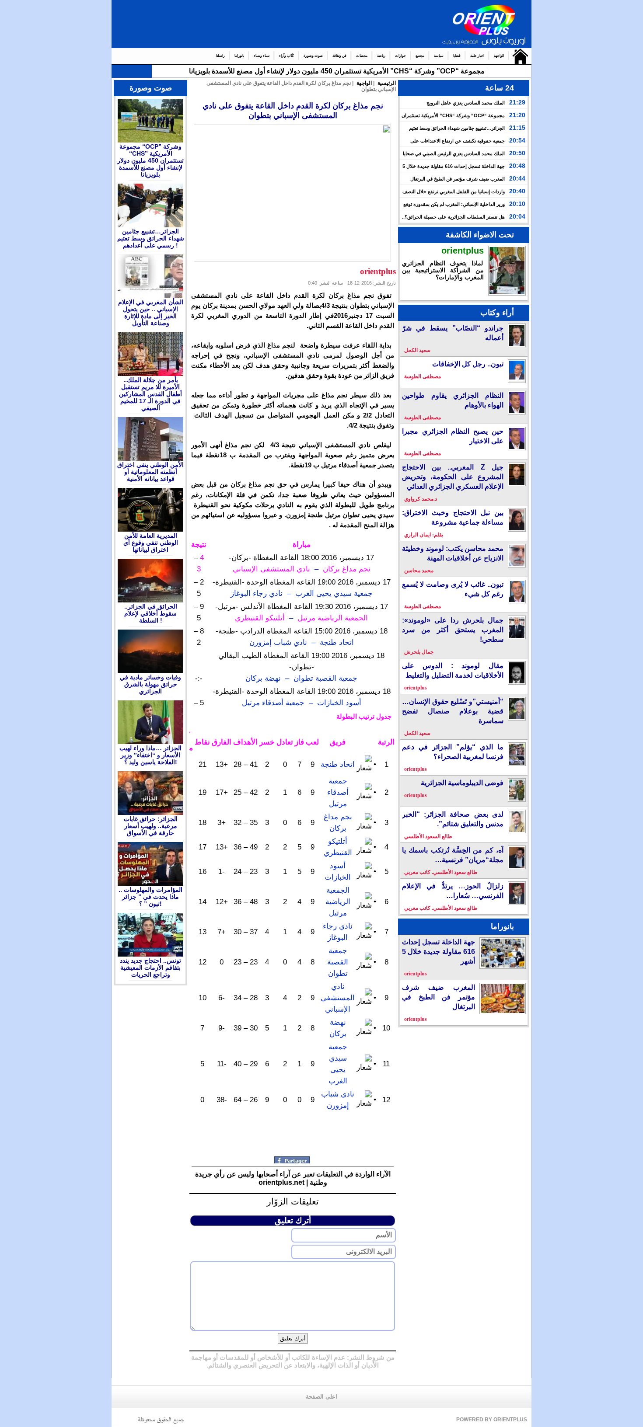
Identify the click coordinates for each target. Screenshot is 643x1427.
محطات (361, 56)
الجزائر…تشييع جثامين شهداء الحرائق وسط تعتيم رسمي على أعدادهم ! (150, 238)
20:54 (517, 140)
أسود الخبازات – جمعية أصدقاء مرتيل (301, 702)
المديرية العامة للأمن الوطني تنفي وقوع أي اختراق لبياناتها (150, 542)
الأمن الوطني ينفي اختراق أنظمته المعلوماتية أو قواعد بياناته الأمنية (150, 471)
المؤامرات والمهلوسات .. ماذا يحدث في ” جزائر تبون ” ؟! (150, 896)
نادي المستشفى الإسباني (338, 997)
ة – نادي (309, 642)
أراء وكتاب (497, 312)
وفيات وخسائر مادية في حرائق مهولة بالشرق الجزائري (150, 684)
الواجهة (499, 56)
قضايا (457, 56)
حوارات (400, 56)
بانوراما (239, 56)
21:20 (517, 114)
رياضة (381, 56)
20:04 (517, 216)
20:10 (517, 203)
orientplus (462, 250)
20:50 (517, 153)
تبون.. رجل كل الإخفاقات (467, 364)
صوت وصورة (313, 56)
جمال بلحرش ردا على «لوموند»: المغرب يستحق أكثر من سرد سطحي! (452, 629)
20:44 (517, 178)
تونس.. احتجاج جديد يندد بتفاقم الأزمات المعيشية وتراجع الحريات (150, 967)
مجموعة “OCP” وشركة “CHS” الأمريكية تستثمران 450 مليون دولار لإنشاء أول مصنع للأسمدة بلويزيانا (150, 160)
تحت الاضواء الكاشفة (480, 234)
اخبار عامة (477, 56)
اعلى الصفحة (321, 1397)
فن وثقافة (339, 56)
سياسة (439, 56)
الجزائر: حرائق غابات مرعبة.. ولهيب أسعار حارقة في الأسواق (151, 825)
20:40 (517, 191)
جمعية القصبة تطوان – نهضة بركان (301, 678)
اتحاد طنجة (338, 764)
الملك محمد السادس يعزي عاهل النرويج (465, 102)
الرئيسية (518, 56)
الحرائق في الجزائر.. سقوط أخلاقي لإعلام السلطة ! (150, 613)
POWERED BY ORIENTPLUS (491, 1420)
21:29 (517, 102)
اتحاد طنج (339, 642)
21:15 (517, 127)
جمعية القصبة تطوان (337, 962)
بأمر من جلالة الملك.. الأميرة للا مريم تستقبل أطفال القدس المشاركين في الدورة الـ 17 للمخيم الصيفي (150, 393)
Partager (292, 1159)
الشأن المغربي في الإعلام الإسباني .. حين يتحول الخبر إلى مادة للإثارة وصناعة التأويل (150, 313)
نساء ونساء (261, 56)
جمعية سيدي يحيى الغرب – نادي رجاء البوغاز (302, 593)
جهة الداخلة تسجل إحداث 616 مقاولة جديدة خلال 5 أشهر (438, 951)
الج (480, 71)
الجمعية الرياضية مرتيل (337, 901)
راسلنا (220, 56)
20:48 (517, 165)
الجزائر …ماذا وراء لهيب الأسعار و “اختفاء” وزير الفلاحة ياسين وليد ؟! (150, 755)
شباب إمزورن (271, 642)
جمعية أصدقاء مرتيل (338, 792)
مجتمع (420, 56)
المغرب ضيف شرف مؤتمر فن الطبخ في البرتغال (457, 178)
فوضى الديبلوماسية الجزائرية (462, 783)
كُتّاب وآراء (286, 56)
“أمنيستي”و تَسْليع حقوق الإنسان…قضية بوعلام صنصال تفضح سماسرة (452, 711)
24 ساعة (499, 88)
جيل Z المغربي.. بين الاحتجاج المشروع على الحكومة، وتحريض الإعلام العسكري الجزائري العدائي (452, 476)
